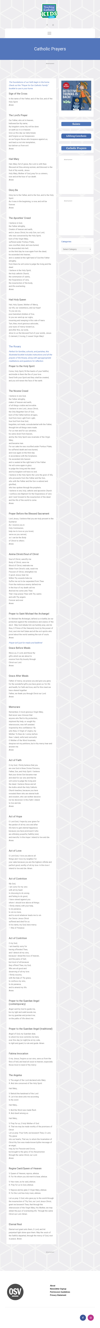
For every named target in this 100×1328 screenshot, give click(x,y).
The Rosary (15, 346)
